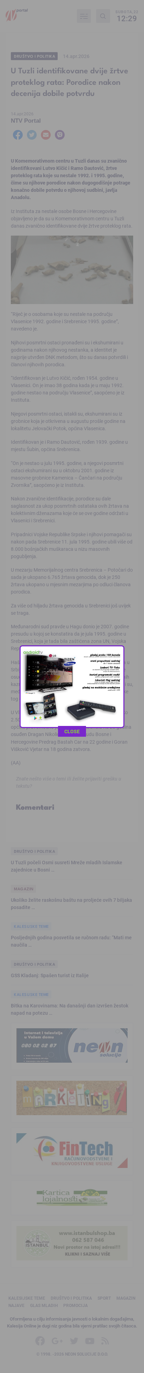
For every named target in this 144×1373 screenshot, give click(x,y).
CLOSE (72, 731)
